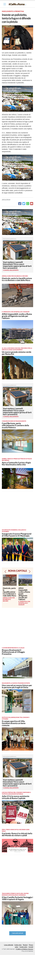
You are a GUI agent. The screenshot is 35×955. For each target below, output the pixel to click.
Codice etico (18, 945)
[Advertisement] (17, 510)
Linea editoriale (8, 945)
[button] (5, 571)
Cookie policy (23, 947)
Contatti (31, 947)
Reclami (25, 945)
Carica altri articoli (17, 933)
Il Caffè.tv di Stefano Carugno (24, 949)
